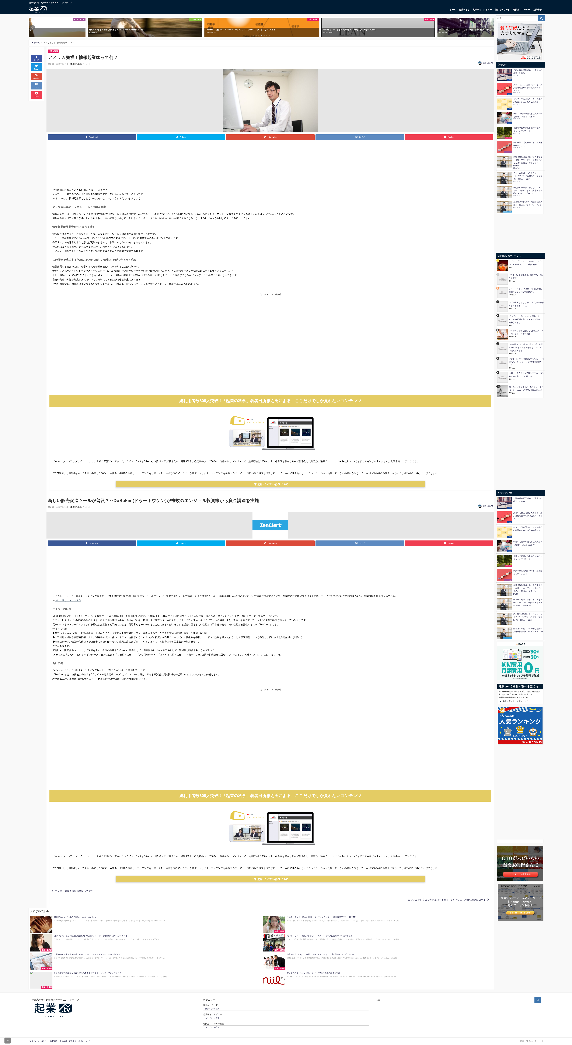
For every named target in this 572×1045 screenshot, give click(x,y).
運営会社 (63, 1041)
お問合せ (537, 10)
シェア (36, 60)
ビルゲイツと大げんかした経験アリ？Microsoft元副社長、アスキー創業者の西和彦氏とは (525, 319)
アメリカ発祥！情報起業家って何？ (74, 891)
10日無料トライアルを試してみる (270, 484)
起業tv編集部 (487, 63)
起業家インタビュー (482, 10)
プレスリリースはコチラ (68, 600)
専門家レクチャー (521, 10)
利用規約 (54, 1041)
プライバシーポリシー (39, 1041)
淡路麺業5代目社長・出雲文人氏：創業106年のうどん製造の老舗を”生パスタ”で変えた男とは (526, 347)
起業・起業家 (53, 51)
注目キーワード (502, 10)
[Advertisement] (270, 165)
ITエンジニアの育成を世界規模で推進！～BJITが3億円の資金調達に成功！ (446, 900)
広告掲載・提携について (79, 1041)
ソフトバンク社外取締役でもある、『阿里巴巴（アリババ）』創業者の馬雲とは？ (526, 362)
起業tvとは (464, 10)
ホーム (453, 10)
